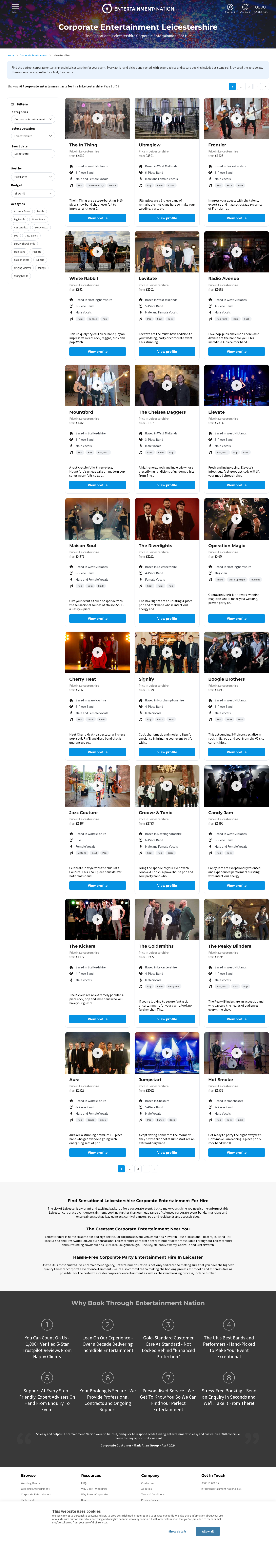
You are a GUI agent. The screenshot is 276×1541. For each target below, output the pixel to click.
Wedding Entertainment (35, 1489)
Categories (20, 112)
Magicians (19, 251)
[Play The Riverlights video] (167, 519)
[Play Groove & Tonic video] (167, 786)
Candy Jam (220, 812)
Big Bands (19, 219)
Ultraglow (150, 144)
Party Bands (28, 1500)
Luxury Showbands (24, 243)
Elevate (216, 412)
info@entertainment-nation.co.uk (221, 1489)
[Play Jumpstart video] (167, 1053)
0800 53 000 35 (210, 1483)
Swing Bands (21, 276)
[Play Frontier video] (236, 118)
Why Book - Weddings (94, 1489)
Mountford (81, 412)
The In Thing (83, 144)
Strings (41, 268)
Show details (177, 1531)
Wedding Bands (30, 1483)
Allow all (208, 1531)
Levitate (148, 278)
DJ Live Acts (41, 227)
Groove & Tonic (155, 812)
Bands (40, 211)
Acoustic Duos (22, 211)
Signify (146, 679)
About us (146, 1489)
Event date (19, 146)
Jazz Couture (83, 812)
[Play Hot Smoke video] (236, 1053)
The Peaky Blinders (229, 946)
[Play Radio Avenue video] (236, 252)
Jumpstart (150, 1079)
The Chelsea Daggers (162, 412)
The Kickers (82, 946)
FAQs (84, 1483)
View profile (97, 218)
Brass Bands (38, 219)
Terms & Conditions (153, 1494)
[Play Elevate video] (236, 385)
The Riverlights (155, 545)
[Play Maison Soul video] (97, 519)
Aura (74, 1079)
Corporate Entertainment (33, 55)
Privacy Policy (149, 1500)
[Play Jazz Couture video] (97, 786)
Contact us (147, 1483)
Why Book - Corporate (94, 1494)
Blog (84, 1500)
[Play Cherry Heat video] (97, 652)
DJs (16, 235)
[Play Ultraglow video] (167, 118)
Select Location (23, 128)
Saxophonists (21, 260)
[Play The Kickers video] (97, 919)
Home (11, 55)
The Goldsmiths (156, 946)
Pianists (37, 251)
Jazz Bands (31, 235)
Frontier (217, 144)
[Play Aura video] (97, 1053)
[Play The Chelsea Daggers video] (167, 385)
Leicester (110, 1245)
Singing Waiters (22, 268)
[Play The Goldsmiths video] (167, 919)
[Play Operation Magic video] (236, 519)
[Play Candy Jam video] (236, 786)
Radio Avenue (223, 278)
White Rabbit (83, 278)
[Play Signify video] (167, 652)
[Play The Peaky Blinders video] (236, 919)
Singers (40, 260)
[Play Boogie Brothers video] (236, 652)
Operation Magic (226, 545)
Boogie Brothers (226, 679)
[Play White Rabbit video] (97, 252)
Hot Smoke (220, 1079)
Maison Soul (82, 545)
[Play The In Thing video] (97, 118)
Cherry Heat (82, 679)
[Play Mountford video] (97, 385)
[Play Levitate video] (167, 252)
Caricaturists (21, 227)
